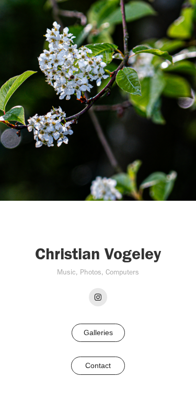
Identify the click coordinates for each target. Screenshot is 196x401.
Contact (98, 365)
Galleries (98, 332)
